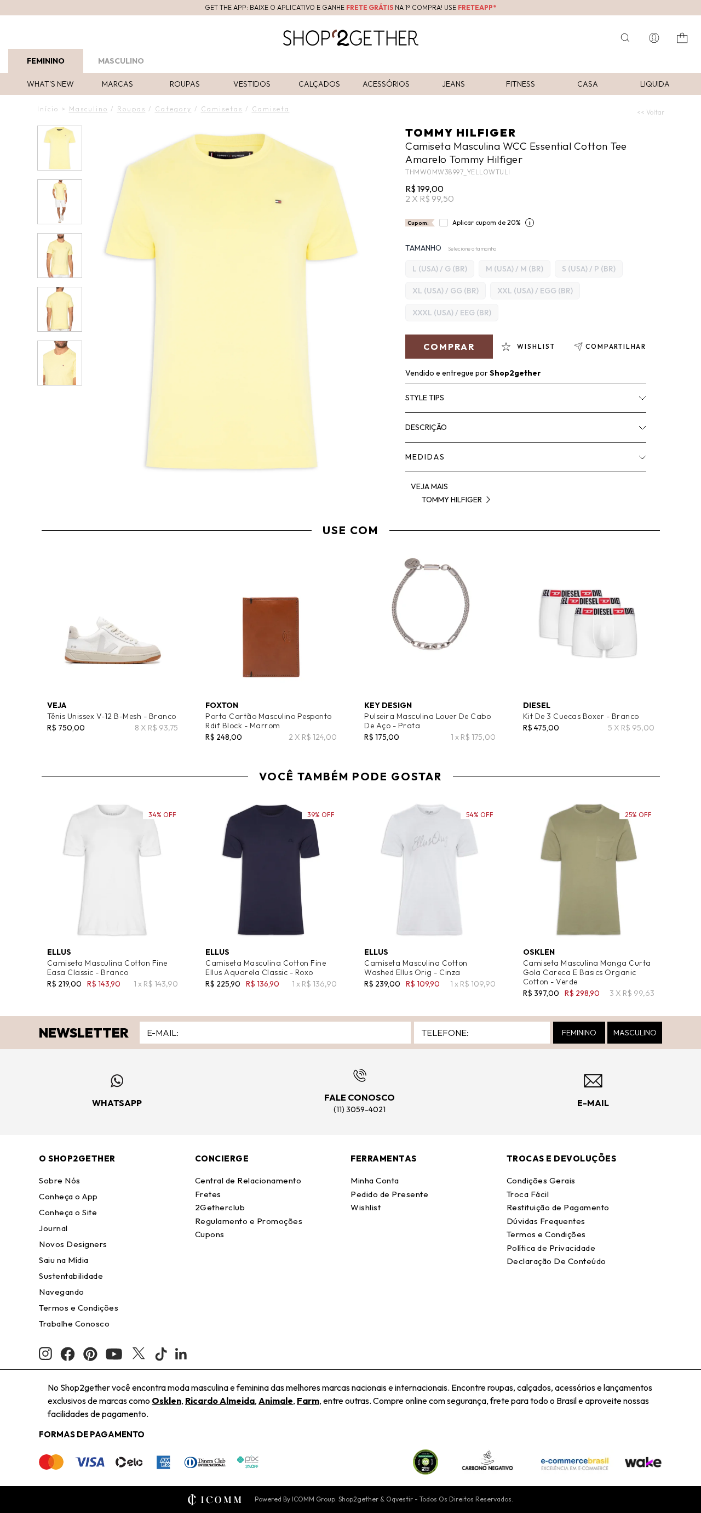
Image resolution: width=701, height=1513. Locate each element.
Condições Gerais (541, 1180)
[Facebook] (67, 1354)
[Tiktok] (161, 1354)
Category (173, 109)
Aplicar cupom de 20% (486, 222)
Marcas (117, 84)
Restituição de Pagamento (558, 1207)
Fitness (520, 84)
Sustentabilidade (71, 1276)
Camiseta (271, 109)
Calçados (319, 84)
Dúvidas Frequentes (546, 1221)
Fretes (208, 1194)
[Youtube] (114, 1354)
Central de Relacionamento (248, 1180)
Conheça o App (68, 1196)
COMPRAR (449, 346)
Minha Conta (374, 1180)
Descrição (426, 427)
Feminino (46, 61)
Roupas (185, 84)
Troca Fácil (528, 1194)
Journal (53, 1228)
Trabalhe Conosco (74, 1323)
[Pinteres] (90, 1354)
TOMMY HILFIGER (460, 132)
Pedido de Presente (389, 1194)
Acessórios (386, 84)
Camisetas (222, 109)
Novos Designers (73, 1244)
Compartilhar (615, 346)
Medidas (425, 457)
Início (48, 109)
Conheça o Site (68, 1212)
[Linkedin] (181, 1354)
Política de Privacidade (551, 1248)
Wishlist (365, 1207)
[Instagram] (45, 1354)
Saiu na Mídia (64, 1260)
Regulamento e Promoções (249, 1221)
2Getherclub (220, 1207)
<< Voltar (650, 112)
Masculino (121, 61)
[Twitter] (138, 1354)
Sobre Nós (60, 1180)
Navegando (61, 1292)
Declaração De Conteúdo (556, 1261)
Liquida (655, 84)
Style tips (424, 398)
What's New (50, 84)
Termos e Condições (78, 1307)
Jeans (453, 84)
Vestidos (252, 84)
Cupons (210, 1234)
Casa (587, 84)
